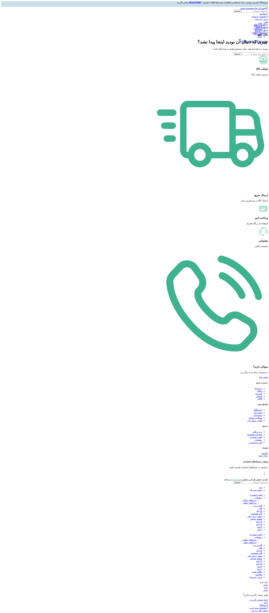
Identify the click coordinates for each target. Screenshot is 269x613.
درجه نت (236, 479)
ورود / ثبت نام (256, 577)
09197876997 (195, 2)
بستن (265, 585)
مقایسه (258, 574)
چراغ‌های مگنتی (249, 500)
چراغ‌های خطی (250, 503)
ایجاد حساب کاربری (259, 600)
